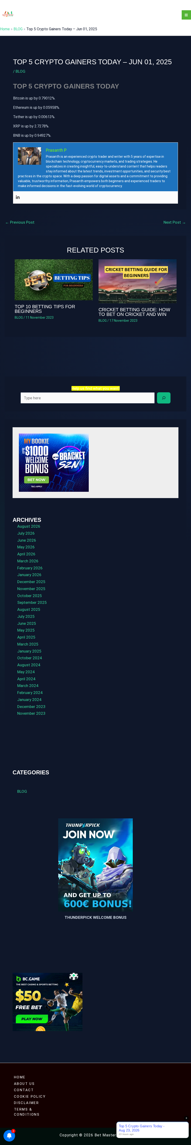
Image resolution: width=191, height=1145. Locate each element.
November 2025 (31, 588)
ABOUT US (24, 1084)
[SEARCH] (164, 397)
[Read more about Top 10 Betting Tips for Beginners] (54, 279)
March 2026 (27, 561)
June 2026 (26, 540)
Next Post (175, 222)
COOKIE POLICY (30, 1096)
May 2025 (26, 630)
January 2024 (29, 699)
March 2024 (27, 685)
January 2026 (29, 574)
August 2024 (28, 665)
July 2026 (26, 533)
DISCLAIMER (26, 1103)
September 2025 (32, 602)
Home (5, 29)
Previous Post (19, 222)
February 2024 (30, 692)
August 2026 (28, 526)
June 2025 (26, 623)
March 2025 (27, 644)
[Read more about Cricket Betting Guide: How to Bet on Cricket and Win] (138, 281)
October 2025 (29, 595)
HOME (20, 1077)
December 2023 (31, 706)
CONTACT (24, 1090)
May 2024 (26, 672)
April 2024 (26, 679)
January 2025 (29, 651)
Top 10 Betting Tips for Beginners (45, 309)
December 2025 (31, 581)
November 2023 (31, 713)
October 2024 (29, 658)
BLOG (18, 29)
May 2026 (26, 547)
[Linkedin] (18, 197)
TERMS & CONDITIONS (27, 1112)
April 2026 (26, 554)
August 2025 (28, 609)
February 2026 (30, 568)
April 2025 (26, 637)
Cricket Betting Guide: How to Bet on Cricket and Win (134, 312)
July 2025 (26, 616)
